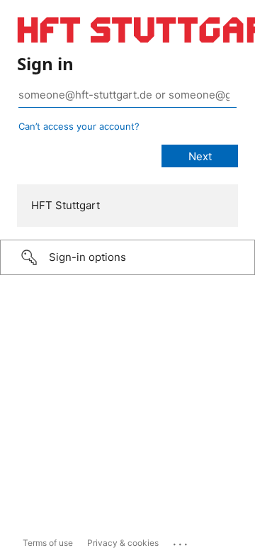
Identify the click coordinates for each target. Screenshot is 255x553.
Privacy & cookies (123, 542)
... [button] (181, 541)
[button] (127, 257)
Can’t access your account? (79, 126)
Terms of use (48, 542)
